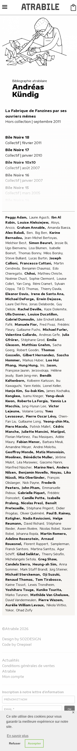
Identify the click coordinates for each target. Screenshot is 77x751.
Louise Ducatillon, (43, 314)
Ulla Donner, (16, 314)
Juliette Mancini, (36, 431)
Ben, (30, 232)
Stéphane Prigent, (41, 508)
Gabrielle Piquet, (32, 493)
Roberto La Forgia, (33, 401)
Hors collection (18, 121)
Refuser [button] (14, 743)
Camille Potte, (34, 498)
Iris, (43, 365)
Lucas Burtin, (38, 258)
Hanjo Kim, (14, 391)
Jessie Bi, (62, 243)
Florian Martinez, (18, 437)
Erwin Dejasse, (50, 299)
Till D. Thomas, (28, 289)
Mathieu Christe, (51, 273)
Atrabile (9, 671)
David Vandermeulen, (21, 600)
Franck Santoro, (17, 549)
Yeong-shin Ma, (56, 421)
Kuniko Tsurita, (49, 590)
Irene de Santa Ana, (48, 294)
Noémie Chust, (16, 278)
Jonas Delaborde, (43, 304)
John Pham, (31, 488)
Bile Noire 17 (17, 150)
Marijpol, (58, 431)
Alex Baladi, (15, 232)
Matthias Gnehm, (37, 345)
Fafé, (9, 324)
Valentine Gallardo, (21, 334)
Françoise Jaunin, (18, 370)
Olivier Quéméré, (33, 513)
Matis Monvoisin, (51, 452)
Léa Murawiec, (28, 462)
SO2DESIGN (30, 639)
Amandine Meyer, (19, 447)
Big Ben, (42, 232)
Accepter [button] (34, 743)
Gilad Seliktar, (29, 554)
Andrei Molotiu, (45, 447)
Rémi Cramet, (43, 283)
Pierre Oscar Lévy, (42, 416)
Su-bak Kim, (35, 391)
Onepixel (24, 644)
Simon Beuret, (41, 243)
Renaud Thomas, (19, 579)
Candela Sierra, (18, 564)
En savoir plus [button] (17, 736)
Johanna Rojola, (28, 533)
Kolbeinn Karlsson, (41, 380)
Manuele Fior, (27, 324)
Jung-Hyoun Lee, (35, 406)
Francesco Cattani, (36, 263)
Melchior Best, (16, 243)
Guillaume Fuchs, (29, 329)
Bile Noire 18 (17, 137)
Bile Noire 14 (17, 200)
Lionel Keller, (52, 386)
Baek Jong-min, (27, 375)
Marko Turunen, (17, 595)
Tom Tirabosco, (49, 579)
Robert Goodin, (28, 350)
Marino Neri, (45, 467)
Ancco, (10, 227)
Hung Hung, (29, 365)
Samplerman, (61, 544)
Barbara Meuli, (53, 442)
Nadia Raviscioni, (37, 518)
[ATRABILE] (40, 7)
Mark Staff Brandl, (34, 569)
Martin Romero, (54, 533)
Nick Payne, (31, 482)
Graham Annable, (32, 227)
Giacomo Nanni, (52, 462)
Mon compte (13, 676)
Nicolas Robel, (50, 528)
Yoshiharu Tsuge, (20, 590)
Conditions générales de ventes (28, 666)
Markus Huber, (33, 360)
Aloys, (56, 222)
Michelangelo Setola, (21, 559)
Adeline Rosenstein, (22, 539)
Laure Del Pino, (17, 304)
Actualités (10, 660)
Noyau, (56, 472)
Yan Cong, (24, 283)
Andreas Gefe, (50, 334)
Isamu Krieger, (34, 396)
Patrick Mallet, (41, 426)
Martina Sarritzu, (43, 549)
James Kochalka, (58, 391)
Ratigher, (13, 518)
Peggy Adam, (16, 217)
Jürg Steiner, (59, 569)
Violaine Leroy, (33, 411)
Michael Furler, (56, 329)
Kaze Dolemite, (56, 309)
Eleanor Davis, (17, 294)
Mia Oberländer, (32, 477)
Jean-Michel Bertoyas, (41, 238)
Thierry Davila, (52, 289)
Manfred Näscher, (19, 467)
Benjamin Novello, (34, 472)
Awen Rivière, (28, 528)
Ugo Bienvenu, (16, 248)
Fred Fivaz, (48, 324)
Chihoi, (30, 273)
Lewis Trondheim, (42, 584)
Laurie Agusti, (39, 217)
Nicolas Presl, (32, 503)
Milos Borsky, (53, 253)
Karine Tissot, (16, 584)
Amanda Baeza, (59, 227)
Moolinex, (14, 457)
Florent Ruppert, (37, 544)
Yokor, (10, 610)
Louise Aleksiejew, (34, 222)
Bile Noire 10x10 (20, 162)
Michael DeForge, (20, 299)
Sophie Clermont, (42, 278)
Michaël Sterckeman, (23, 574)
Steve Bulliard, (16, 258)
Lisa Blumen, (38, 248)
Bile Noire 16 (17, 175)
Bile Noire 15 (17, 188)
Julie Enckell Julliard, (51, 319)
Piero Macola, (17, 426)
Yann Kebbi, (33, 386)
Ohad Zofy (24, 610)
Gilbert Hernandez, (39, 355)
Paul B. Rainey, (59, 513)
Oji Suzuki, (52, 574)
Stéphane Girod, (33, 340)
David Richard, (35, 523)
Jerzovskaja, (41, 370)
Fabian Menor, (29, 442)
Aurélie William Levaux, (25, 605)
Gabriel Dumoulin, (20, 319)
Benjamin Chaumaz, (37, 268)
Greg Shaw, (48, 559)
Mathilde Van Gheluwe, (50, 595)
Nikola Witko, (57, 605)
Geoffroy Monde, (20, 452)
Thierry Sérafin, (53, 554)
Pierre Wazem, (51, 600)
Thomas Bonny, (30, 253)
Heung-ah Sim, (45, 564)
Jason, (52, 365)
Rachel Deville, (30, 309)
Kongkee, (13, 396)
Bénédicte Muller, (39, 457)
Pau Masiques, (43, 437)
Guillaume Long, (30, 421)
